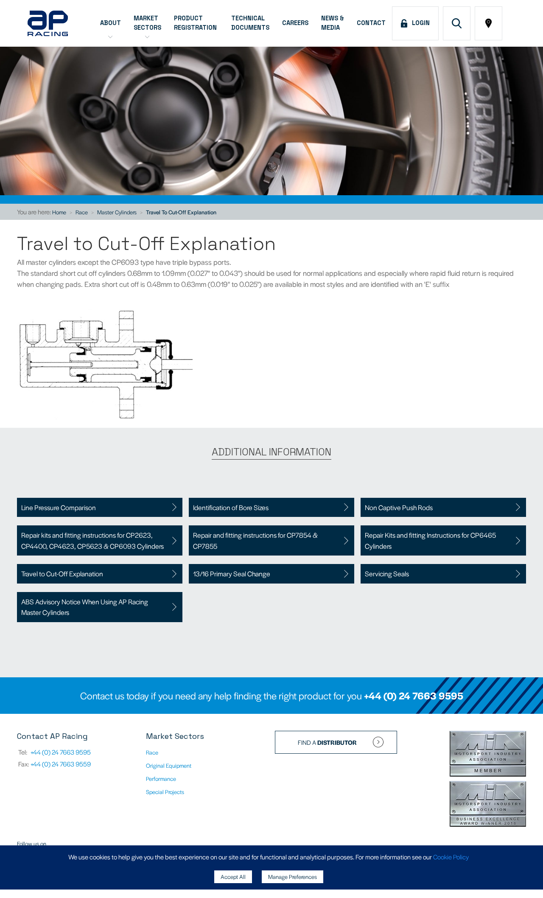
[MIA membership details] (488, 754)
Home (59, 212)
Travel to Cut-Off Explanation (181, 212)
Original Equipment (168, 765)
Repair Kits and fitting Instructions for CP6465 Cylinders (430, 540)
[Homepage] (47, 23)
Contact (371, 23)
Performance (161, 779)
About (110, 23)
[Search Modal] (456, 23)
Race (82, 212)
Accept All (233, 877)
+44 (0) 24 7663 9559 (61, 763)
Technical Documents (250, 22)
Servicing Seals (387, 573)
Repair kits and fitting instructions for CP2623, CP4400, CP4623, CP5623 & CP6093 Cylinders (92, 540)
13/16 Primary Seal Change (231, 573)
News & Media (332, 22)
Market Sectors (147, 22)
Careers (295, 23)
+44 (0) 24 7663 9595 (413, 695)
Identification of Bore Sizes (231, 507)
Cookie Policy (451, 856)
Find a (327, 742)
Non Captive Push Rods (399, 507)
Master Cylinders (117, 212)
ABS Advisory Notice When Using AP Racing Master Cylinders (84, 607)
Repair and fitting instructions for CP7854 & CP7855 (255, 540)
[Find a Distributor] (488, 23)
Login (419, 23)
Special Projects (165, 792)
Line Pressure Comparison (58, 507)
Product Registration (196, 22)
